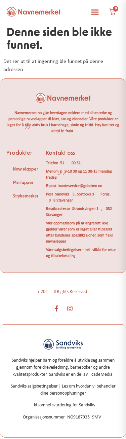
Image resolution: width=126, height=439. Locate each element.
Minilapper (23, 183)
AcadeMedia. (101, 374)
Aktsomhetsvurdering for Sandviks (63, 405)
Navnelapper (25, 169)
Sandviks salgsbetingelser (34, 386)
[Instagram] (70, 308)
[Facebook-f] (56, 308)
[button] (95, 11)
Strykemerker (25, 196)
